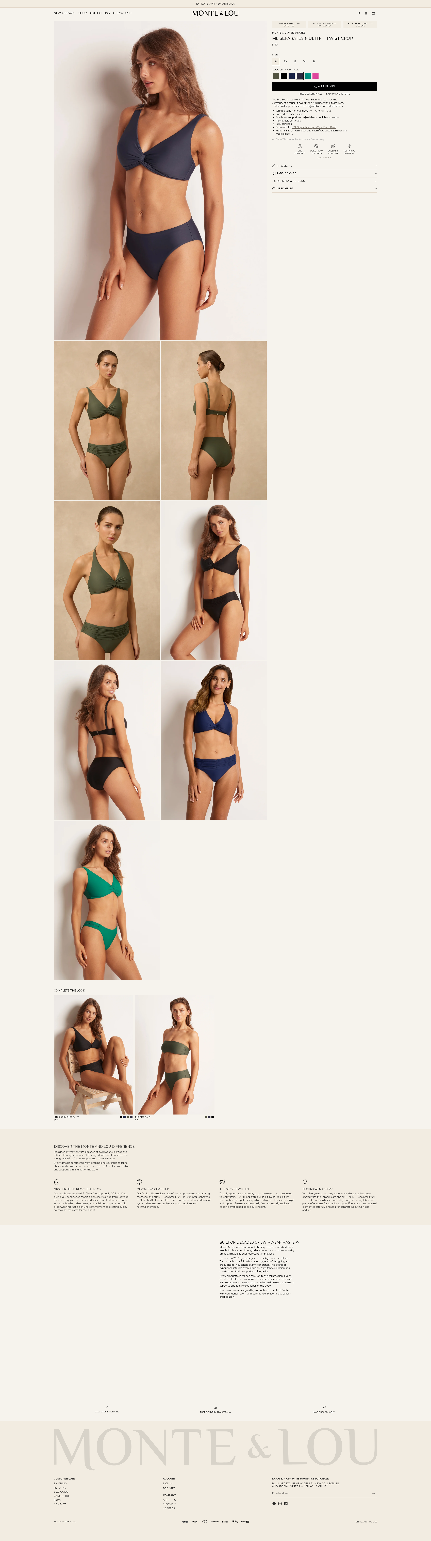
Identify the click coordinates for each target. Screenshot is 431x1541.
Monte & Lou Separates (288, 32)
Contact (60, 1504)
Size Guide (61, 1491)
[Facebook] (274, 1504)
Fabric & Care (286, 173)
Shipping (60, 1483)
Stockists (169, 1504)
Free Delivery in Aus (310, 94)
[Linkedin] (286, 1504)
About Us (169, 1500)
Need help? (285, 188)
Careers (169, 1508)
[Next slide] (128, 1055)
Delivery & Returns (291, 180)
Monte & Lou (69, 1521)
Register (169, 1488)
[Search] (359, 13)
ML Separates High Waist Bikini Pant (314, 127)
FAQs (57, 1500)
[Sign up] (373, 1493)
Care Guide (62, 1496)
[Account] (366, 13)
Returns (60, 1487)
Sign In (168, 1483)
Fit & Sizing (284, 165)
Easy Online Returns (338, 94)
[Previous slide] (59, 1055)
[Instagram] (280, 1504)
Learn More (325, 157)
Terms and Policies (366, 1521)
